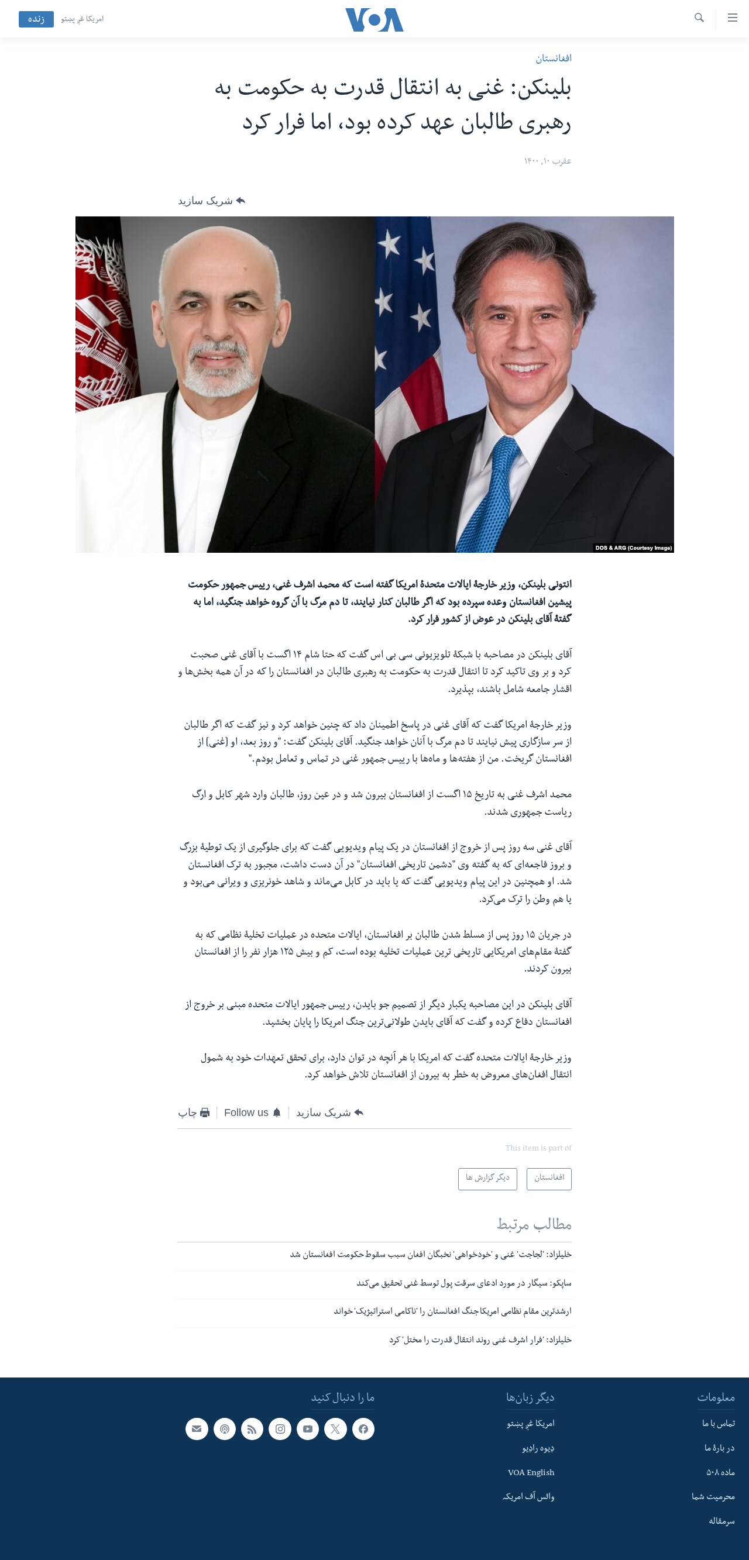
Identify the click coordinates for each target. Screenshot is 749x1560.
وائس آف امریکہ (529, 1498)
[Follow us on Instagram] (280, 1429)
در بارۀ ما (720, 1449)
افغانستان (553, 60)
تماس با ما (718, 1425)
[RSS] (252, 1429)
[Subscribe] (196, 1429)
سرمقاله (722, 1522)
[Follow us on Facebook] (363, 1429)
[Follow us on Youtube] (308, 1429)
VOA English (531, 1474)
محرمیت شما (713, 1498)
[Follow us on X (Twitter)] (335, 1429)
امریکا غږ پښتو (82, 20)
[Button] (211, 200)
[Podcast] (225, 1429)
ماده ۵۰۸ (720, 1474)
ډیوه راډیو (538, 1449)
